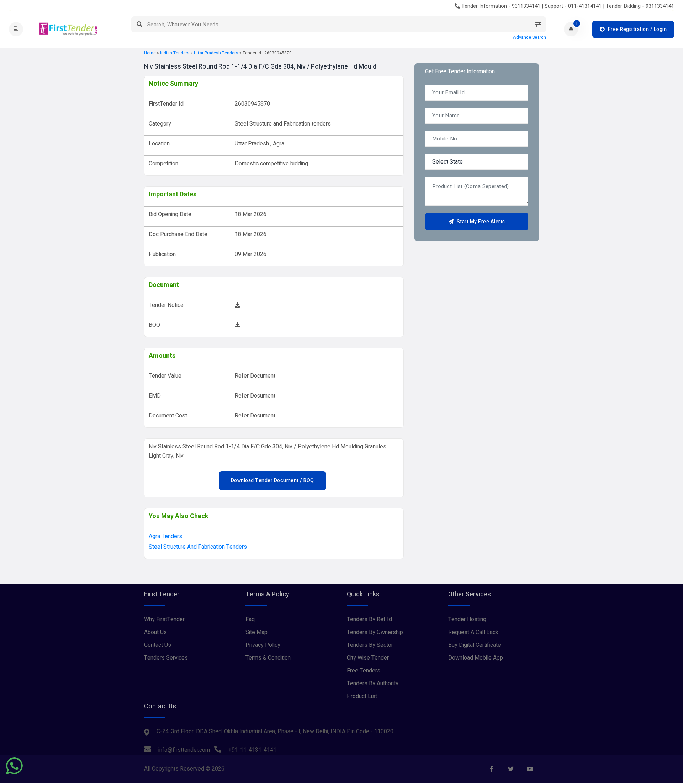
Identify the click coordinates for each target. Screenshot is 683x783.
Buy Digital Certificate (474, 645)
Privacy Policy (262, 645)
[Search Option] (538, 24)
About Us (155, 632)
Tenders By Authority (372, 683)
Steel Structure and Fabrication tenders (198, 547)
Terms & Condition (268, 658)
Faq (250, 619)
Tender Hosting (467, 619)
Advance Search (529, 37)
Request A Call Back (473, 632)
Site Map (256, 632)
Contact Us (157, 645)
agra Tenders (165, 536)
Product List (362, 696)
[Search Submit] (139, 24)
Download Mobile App (475, 658)
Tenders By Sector (370, 645)
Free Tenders (363, 670)
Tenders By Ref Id (369, 619)
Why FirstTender (164, 619)
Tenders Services (166, 658)
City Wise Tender (368, 658)
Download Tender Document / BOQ (272, 480)
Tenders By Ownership (375, 632)
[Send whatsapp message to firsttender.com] (14, 766)
